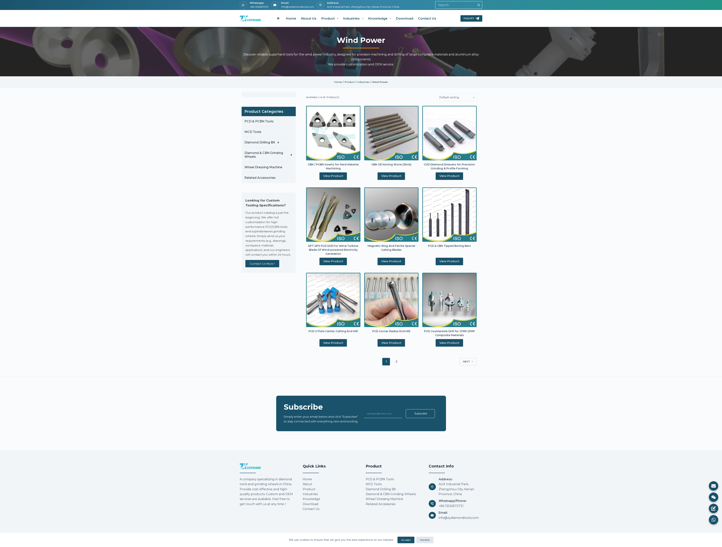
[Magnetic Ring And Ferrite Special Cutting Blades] (391, 214)
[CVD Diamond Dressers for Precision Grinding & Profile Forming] (449, 133)
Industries (351, 18)
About (307, 484)
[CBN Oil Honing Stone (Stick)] (391, 133)
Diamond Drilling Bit (259, 142)
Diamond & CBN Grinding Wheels (263, 154)
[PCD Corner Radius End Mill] (391, 300)
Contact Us (427, 18)
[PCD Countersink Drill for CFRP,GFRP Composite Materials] (449, 300)
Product (328, 18)
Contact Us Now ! (262, 263)
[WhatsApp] (713, 519)
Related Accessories (260, 178)
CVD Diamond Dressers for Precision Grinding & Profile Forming (449, 166)
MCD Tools (252, 132)
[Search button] (478, 4)
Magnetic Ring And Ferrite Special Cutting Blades (391, 248)
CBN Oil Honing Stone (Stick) (391, 164)
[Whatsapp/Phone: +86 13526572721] (432, 503)
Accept (406, 539)
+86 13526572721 (259, 6)
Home (291, 18)
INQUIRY (468, 18)
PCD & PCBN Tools (259, 121)
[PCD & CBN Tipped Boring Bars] (449, 214)
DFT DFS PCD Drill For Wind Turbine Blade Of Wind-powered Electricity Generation (333, 249)
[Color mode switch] (278, 18)
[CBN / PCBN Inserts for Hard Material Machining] (333, 133)
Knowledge (378, 18)
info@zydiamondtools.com (297, 6)
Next (466, 361)
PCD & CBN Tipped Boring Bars (449, 246)
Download (404, 18)
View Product (333, 176)
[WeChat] (713, 497)
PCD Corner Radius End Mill (391, 331)
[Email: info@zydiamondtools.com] (432, 515)
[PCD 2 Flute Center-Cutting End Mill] (333, 300)
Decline (425, 539)
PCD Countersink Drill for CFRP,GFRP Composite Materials (449, 333)
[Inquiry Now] (713, 508)
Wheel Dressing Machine (263, 167)
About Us (308, 18)
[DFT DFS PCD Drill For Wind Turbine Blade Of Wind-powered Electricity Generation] (333, 214)
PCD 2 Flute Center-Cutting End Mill (333, 331)
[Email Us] (713, 486)
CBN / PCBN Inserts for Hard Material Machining (333, 166)
